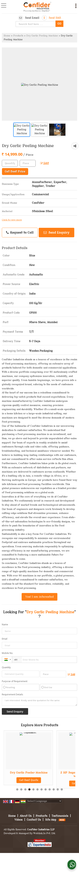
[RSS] (62, 819)
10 (54, 789)
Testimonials (60, 816)
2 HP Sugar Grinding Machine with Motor (47, 774)
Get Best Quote (46, 783)
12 (62, 789)
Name (5, 624)
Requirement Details (12, 694)
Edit (46, 163)
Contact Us (34, 819)
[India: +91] (7, 659)
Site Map (50, 819)
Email (4, 638)
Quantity (6, 667)
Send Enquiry (58, 232)
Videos (19, 819)
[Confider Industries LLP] (37, 7)
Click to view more (12, 220)
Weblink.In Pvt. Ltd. (44, 833)
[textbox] (36, 24)
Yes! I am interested (39, 596)
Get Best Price (15, 171)
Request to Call (21, 232)
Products (18, 35)
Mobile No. (7, 653)
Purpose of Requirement (14, 681)
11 (58, 789)
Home (7, 35)
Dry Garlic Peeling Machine (42, 35)
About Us (26, 816)
